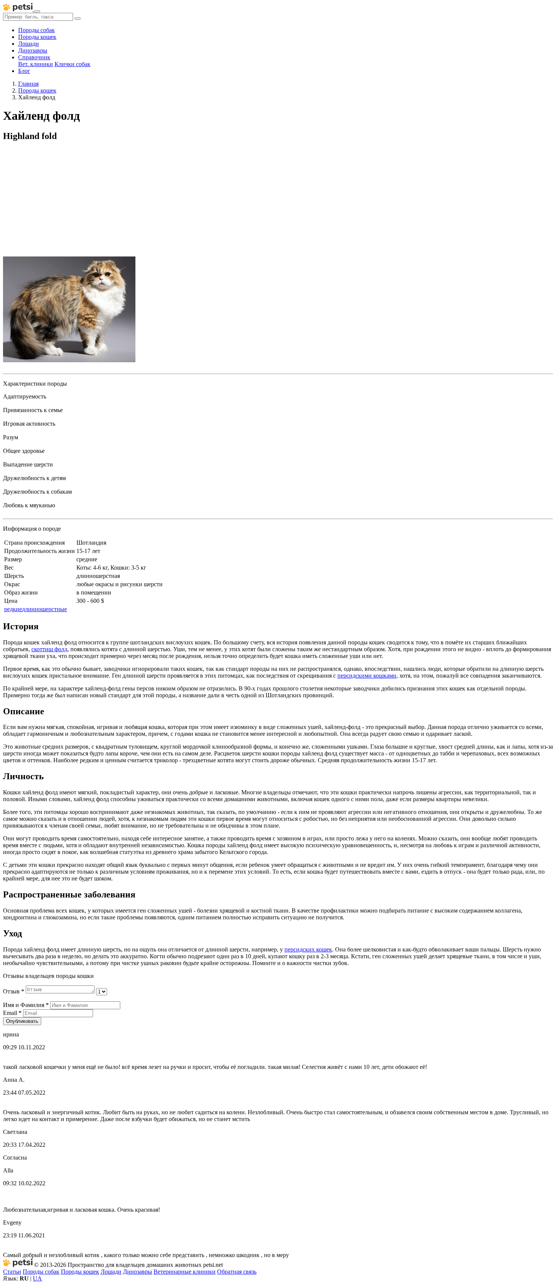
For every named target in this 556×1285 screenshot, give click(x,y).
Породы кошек (37, 37)
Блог (24, 71)
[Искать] (78, 18)
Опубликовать (22, 1021)
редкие (13, 609)
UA (37, 1278)
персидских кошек (308, 949)
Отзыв (13, 991)
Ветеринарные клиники (185, 1271)
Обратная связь (236, 1271)
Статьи (12, 1271)
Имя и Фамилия (26, 1005)
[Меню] (37, 11)
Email (12, 1013)
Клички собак (72, 64)
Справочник (34, 57)
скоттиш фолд (49, 649)
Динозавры (32, 50)
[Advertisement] (278, 202)
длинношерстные (44, 609)
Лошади (28, 43)
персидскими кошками (366, 675)
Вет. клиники (35, 64)
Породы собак (36, 30)
